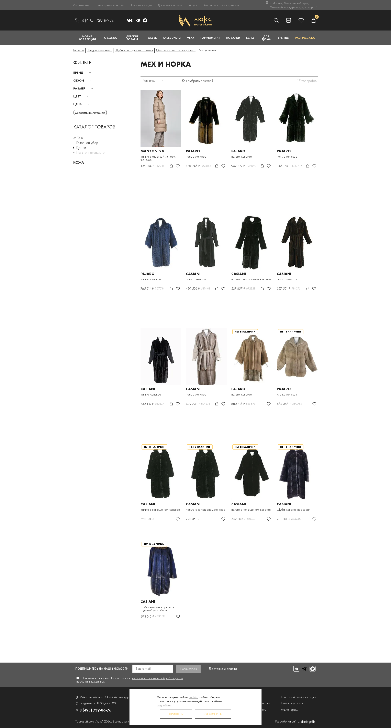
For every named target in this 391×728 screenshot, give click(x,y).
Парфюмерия (210, 38)
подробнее (164, 705)
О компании (81, 5)
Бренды (283, 38)
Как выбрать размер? (197, 80)
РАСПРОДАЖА (305, 38)
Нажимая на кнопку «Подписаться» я (129, 680)
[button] (82, 72)
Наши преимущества (110, 5)
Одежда (110, 38)
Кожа (78, 162)
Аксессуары (172, 38)
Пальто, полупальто (90, 152)
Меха (190, 38)
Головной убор (87, 142)
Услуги (193, 5)
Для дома (266, 37)
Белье (250, 38)
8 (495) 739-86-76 (97, 20)
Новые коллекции (87, 37)
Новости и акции (141, 5)
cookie (193, 697)
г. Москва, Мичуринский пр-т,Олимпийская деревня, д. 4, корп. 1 (294, 5)
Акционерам (289, 709)
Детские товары (132, 37)
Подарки (233, 38)
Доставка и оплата (170, 5)
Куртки (81, 147)
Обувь (152, 38)
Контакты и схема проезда (221, 5)
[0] (313, 20)
